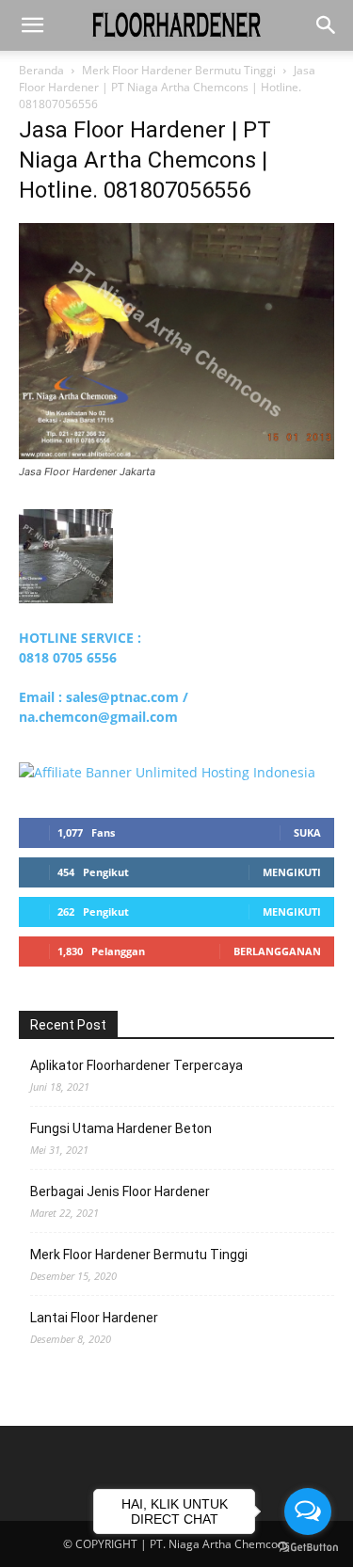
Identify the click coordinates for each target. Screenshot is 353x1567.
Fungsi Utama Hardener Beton (121, 1128)
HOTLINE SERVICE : (80, 638)
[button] (32, 25)
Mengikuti (292, 872)
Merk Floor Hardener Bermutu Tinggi (179, 70)
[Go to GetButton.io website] (308, 1548)
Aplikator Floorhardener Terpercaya (136, 1065)
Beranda (41, 70)
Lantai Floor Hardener (94, 1317)
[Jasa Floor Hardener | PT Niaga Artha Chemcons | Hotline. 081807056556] (176, 454)
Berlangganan (277, 951)
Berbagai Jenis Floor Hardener (120, 1191)
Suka (307, 832)
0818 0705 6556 (68, 657)
